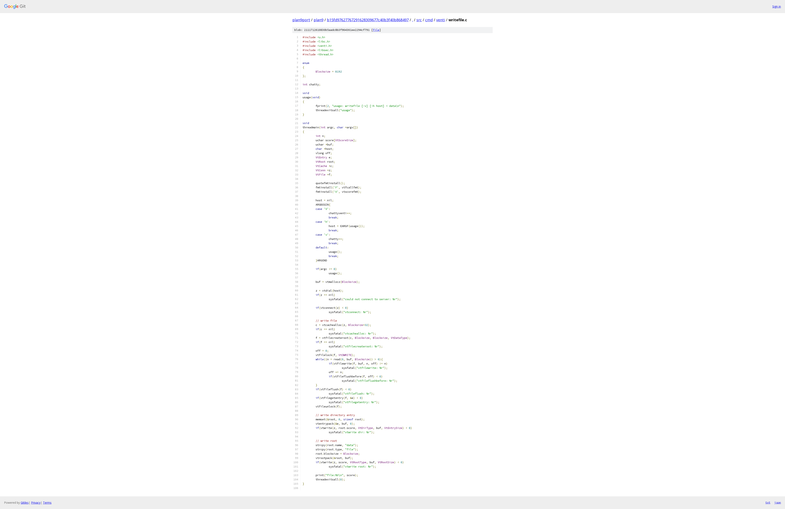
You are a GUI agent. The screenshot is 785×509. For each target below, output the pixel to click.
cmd (429, 19)
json (777, 502)
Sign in (776, 6)
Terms (47, 503)
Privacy (35, 503)
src (419, 19)
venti (440, 19)
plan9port (301, 19)
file (376, 30)
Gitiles (25, 503)
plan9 (318, 19)
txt (767, 502)
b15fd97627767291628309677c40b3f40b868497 (368, 19)
